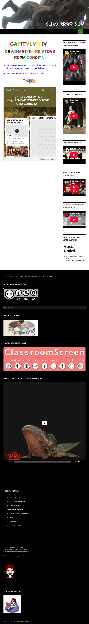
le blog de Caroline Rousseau (17, 513)
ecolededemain (12, 521)
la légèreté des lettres (14, 497)
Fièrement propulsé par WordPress (20, 621)
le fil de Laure (11, 517)
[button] (44, 423)
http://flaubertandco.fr (15, 525)
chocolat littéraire (13, 505)
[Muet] (79, 462)
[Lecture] (6, 462)
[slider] (42, 462)
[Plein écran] (82, 462)
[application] (44, 423)
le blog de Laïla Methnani (16, 501)
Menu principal (86, 31)
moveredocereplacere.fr (15, 509)
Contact (5, 621)
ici (44, 73)
